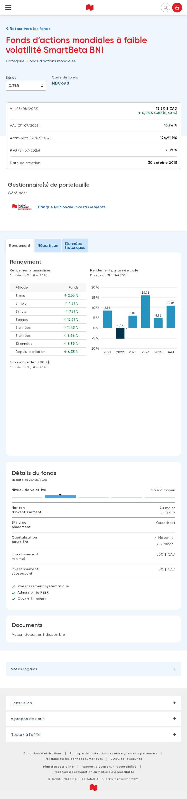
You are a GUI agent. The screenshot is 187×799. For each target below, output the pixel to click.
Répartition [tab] (48, 245)
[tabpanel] (93, 354)
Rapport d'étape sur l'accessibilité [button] (109, 766)
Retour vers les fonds (30, 28)
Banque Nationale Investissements (72, 207)
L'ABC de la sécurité (126, 758)
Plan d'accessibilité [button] (58, 766)
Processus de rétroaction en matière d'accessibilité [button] (93, 772)
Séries (11, 77)
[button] (165, 7)
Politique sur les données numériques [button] (74, 758)
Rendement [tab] (19, 245)
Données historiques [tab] (75, 245)
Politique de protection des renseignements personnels (114, 753)
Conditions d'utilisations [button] (42, 753)
